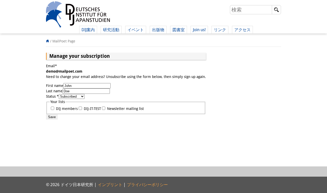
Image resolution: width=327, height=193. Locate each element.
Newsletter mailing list (125, 109)
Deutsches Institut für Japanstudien (78, 15)
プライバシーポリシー (147, 184)
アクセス (242, 29)
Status (52, 96)
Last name (54, 91)
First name (54, 86)
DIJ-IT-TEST (92, 109)
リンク (220, 29)
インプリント (110, 184)
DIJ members (66, 109)
